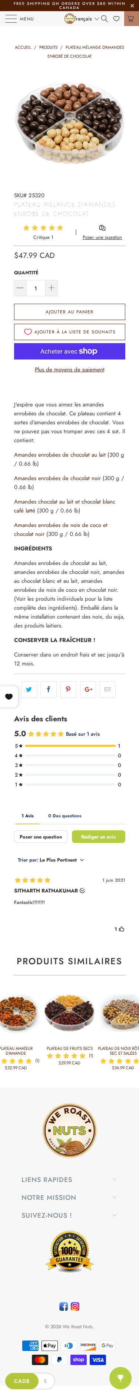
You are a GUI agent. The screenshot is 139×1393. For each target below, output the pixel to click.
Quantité (26, 272)
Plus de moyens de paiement (70, 369)
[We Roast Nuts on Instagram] (75, 1308)
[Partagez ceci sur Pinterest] (68, 689)
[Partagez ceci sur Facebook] (49, 689)
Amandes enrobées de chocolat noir (57, 478)
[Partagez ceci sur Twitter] (29, 689)
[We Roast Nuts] (70, 18)
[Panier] (131, 18)
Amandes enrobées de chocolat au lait (60, 455)
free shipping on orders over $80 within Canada (70, 5)
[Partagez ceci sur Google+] (88, 689)
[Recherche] (107, 18)
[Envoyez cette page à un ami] (108, 689)
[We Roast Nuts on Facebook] (63, 1308)
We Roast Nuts (77, 1326)
